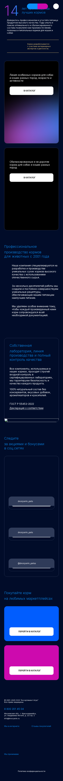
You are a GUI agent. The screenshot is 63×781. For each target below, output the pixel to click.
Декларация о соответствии (26, 407)
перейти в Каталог (29, 631)
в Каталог (30, 90)
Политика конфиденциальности (31, 771)
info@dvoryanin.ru (12, 718)
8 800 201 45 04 (14, 708)
